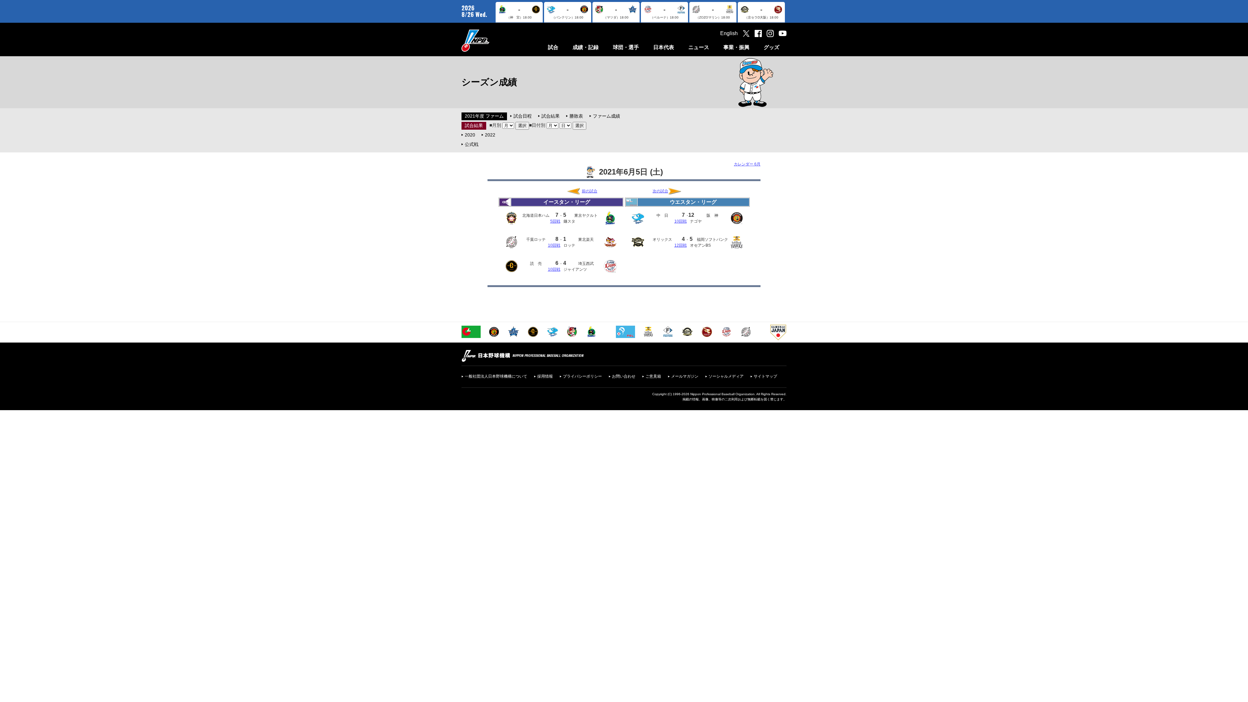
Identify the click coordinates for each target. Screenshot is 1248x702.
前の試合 (589, 191)
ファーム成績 (606, 116)
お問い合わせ (623, 376)
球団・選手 (626, 47)
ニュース (698, 47)
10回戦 (554, 245)
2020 (470, 134)
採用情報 (545, 376)
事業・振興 (736, 47)
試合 (553, 47)
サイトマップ (765, 376)
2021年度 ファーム (484, 116)
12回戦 (680, 245)
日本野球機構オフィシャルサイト (492, 40)
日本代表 (663, 47)
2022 (490, 134)
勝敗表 (576, 116)
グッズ (771, 47)
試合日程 (523, 116)
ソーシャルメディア (726, 376)
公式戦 (471, 144)
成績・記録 (586, 47)
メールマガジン (684, 376)
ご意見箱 (653, 376)
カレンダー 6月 (747, 164)
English (729, 33)
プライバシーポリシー (582, 376)
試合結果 (550, 116)
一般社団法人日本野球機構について (496, 376)
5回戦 (555, 221)
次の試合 (660, 191)
